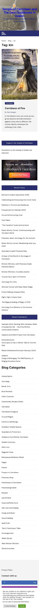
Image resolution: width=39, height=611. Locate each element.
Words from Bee (8, 548)
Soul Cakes (6, 220)
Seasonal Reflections (10, 503)
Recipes (5, 493)
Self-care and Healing (10, 508)
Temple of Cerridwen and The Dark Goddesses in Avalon (19, 12)
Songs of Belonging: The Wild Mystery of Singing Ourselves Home (17, 359)
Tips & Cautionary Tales (11, 528)
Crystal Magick (7, 417)
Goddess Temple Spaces (11, 427)
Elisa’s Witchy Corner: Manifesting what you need (19, 244)
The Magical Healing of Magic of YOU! (16, 302)
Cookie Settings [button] (10, 606)
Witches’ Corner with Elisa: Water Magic (17, 287)
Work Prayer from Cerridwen (24, 335)
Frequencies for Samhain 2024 (14, 210)
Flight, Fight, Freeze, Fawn (12, 297)
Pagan (4, 462)
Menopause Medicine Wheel (13, 457)
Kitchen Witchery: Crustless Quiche (15, 272)
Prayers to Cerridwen (10, 472)
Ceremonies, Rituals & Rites (12, 401)
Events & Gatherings (10, 422)
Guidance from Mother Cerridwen (15, 437)
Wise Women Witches (10, 543)
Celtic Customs (8, 396)
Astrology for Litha (9, 282)
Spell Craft (6, 523)
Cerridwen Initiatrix (11, 330)
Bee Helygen (11, 112)
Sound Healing (7, 518)
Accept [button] (22, 606)
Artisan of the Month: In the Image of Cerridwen (16, 257)
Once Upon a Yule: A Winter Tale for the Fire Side (19, 344)
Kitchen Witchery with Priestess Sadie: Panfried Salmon (17, 265)
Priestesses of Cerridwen (11, 482)
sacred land (6, 498)
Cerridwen (9, 103)
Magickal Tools (7, 452)
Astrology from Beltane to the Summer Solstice (17, 308)
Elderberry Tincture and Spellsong (15, 205)
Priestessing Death (9, 488)
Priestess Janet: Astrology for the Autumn (18, 238)
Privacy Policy (7, 570)
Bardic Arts (6, 386)
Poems (4, 467)
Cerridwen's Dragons (10, 412)
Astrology (6, 381)
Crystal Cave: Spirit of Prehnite (14, 277)
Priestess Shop (7, 477)
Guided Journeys (8, 442)
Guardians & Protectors (11, 432)
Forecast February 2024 (26, 350)
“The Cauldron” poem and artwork (15, 225)
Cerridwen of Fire (15, 108)
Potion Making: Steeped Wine (13, 292)
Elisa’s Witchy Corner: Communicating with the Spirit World (18, 231)
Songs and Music (8, 513)
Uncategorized (7, 533)
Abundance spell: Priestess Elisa (14, 251)
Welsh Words (7, 538)
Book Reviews (7, 391)
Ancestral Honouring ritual (12, 215)
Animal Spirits (7, 376)
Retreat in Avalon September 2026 (15, 195)
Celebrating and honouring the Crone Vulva (19, 200)
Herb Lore (5, 447)
